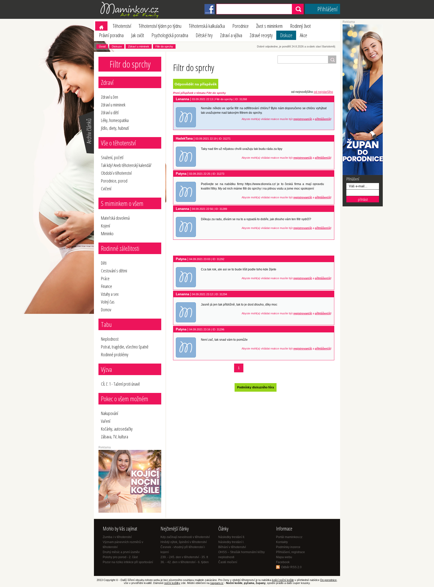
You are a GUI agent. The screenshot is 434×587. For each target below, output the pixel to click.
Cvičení (106, 189)
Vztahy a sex (110, 294)
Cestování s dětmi (114, 271)
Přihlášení (327, 9)
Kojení (105, 226)
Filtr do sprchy (164, 46)
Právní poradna (111, 35)
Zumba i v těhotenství (117, 537)
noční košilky (172, 582)
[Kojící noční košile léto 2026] (129, 511)
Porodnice (240, 26)
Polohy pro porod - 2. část (120, 557)
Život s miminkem (269, 26)
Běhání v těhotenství (232, 547)
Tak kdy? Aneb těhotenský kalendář (126, 165)
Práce (105, 278)
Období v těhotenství (116, 173)
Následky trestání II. (231, 537)
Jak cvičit (137, 35)
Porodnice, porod (114, 181)
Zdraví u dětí (110, 112)
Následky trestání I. (231, 542)
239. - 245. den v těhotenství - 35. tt (184, 557)
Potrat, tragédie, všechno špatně (124, 347)
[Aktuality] (86, 153)
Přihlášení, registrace (290, 552)
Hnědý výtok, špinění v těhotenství (183, 542)
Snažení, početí (112, 157)
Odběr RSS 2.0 (291, 567)
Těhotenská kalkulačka (207, 26)
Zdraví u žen (109, 97)
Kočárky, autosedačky (117, 429)
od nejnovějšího (302, 92)
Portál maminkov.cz (289, 537)
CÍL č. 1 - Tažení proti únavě (120, 384)
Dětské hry (204, 35)
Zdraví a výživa (231, 35)
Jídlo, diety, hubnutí (115, 128)
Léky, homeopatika (115, 120)
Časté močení (227, 562)
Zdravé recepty (261, 35)
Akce (303, 35)
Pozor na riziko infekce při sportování (128, 562)
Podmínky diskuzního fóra (255, 387)
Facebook (283, 562)
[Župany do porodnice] (363, 174)
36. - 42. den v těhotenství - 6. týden (184, 562)
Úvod (102, 46)
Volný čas (108, 302)
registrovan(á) (302, 119)
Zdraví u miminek (138, 46)
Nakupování (109, 413)
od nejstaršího (323, 92)
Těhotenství (122, 26)
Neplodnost (110, 339)
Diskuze (286, 35)
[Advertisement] (254, 248)
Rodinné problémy (114, 354)
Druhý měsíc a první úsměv (121, 552)
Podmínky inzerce (288, 547)
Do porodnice (328, 579)
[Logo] (130, 18)
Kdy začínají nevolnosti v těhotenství (185, 537)
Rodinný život (300, 26)
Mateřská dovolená (115, 218)
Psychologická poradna (169, 35)
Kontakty (282, 542)
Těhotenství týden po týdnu (160, 26)
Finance (106, 286)
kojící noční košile (283, 579)
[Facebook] (209, 13)
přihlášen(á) (323, 119)
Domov (106, 310)
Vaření (105, 421)
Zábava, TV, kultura (114, 437)
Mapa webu (284, 557)
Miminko (107, 233)
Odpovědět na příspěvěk (196, 84)
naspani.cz (217, 582)
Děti (103, 263)
